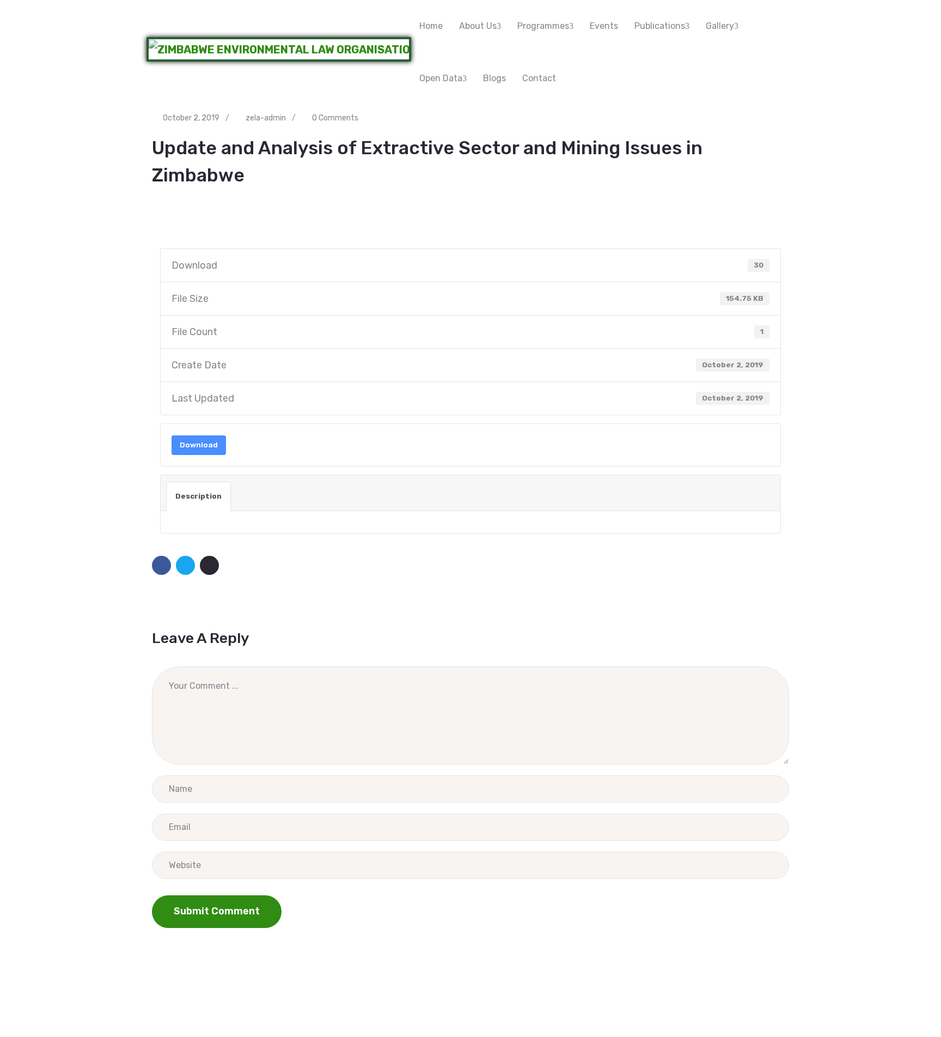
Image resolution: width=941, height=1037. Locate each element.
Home (431, 26)
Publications (659, 26)
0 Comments (335, 118)
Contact (539, 78)
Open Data (440, 78)
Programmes (543, 26)
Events (604, 26)
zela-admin (266, 118)
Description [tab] (198, 496)
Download (199, 445)
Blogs (494, 78)
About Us (478, 26)
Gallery (720, 26)
